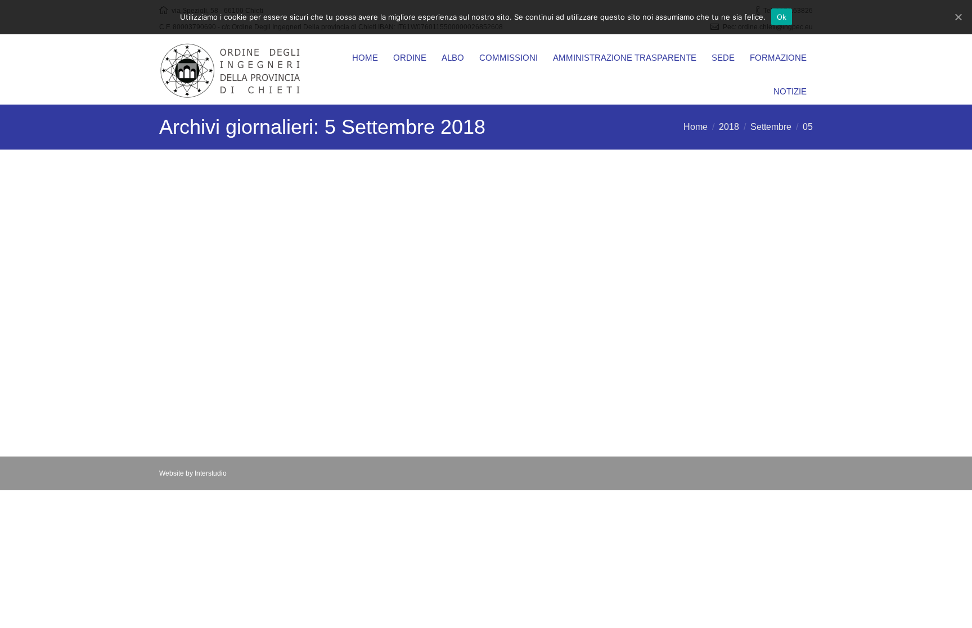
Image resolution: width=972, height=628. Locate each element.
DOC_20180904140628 (226, 346)
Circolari (250, 263)
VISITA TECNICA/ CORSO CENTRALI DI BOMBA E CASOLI (477, 212)
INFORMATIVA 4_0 (216, 388)
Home (695, 127)
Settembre (770, 127)
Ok (782, 16)
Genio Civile (642, 289)
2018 (729, 127)
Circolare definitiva (214, 241)
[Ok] (958, 16)
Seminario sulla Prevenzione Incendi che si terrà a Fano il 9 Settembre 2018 (259, 212)
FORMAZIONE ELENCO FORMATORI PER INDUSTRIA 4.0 (261, 317)
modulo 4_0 (199, 367)
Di (293, 263)
